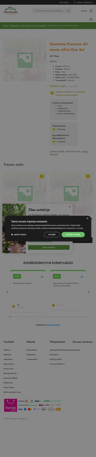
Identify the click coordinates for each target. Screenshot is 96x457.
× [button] (87, 218)
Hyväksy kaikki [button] (73, 234)
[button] (18, 235)
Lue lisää (79, 228)
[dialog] (48, 228)
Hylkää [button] (51, 234)
